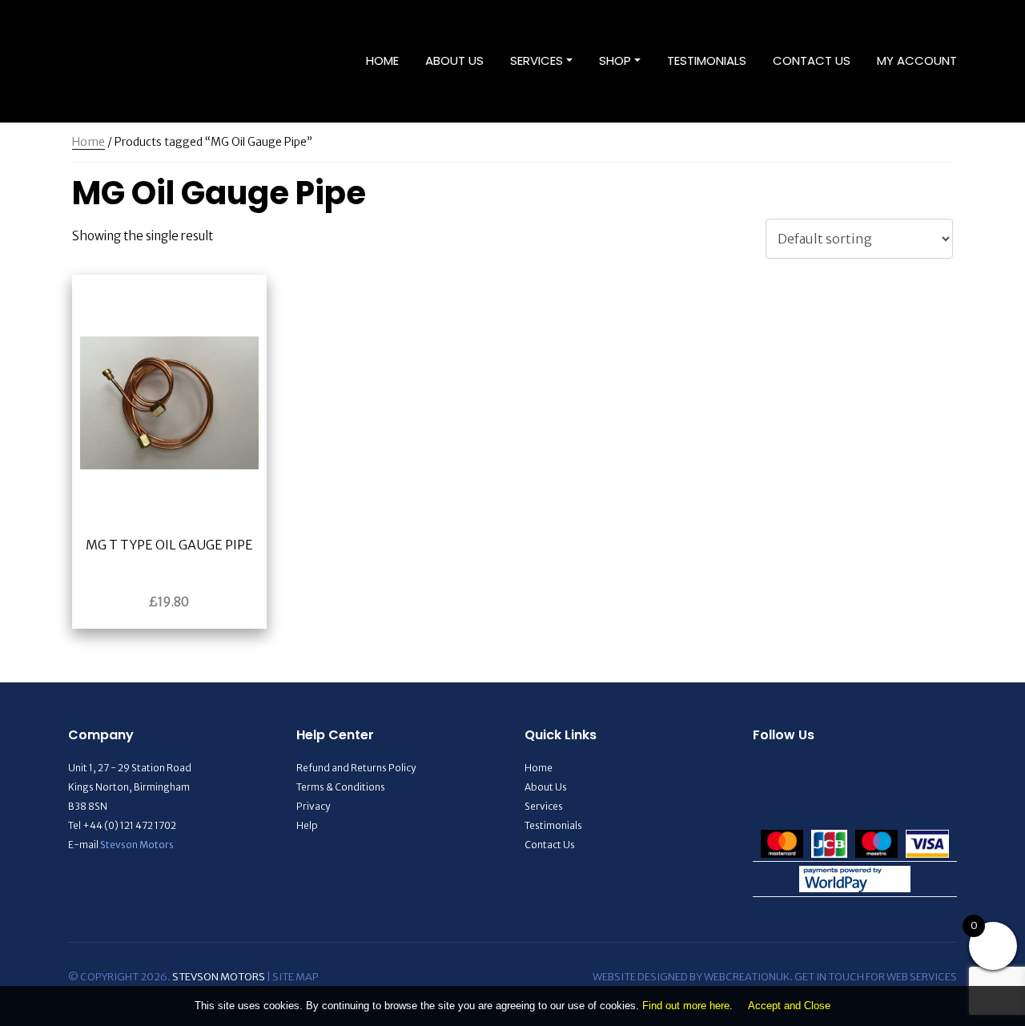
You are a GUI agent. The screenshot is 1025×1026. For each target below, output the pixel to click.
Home (382, 60)
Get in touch (829, 977)
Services (536, 60)
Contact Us (811, 60)
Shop (615, 60)
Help (307, 825)
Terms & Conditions (340, 787)
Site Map (295, 977)
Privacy (313, 806)
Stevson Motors (137, 845)
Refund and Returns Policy (356, 768)
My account (917, 60)
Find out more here (686, 1006)
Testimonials (706, 60)
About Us (454, 60)
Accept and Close (789, 1006)
